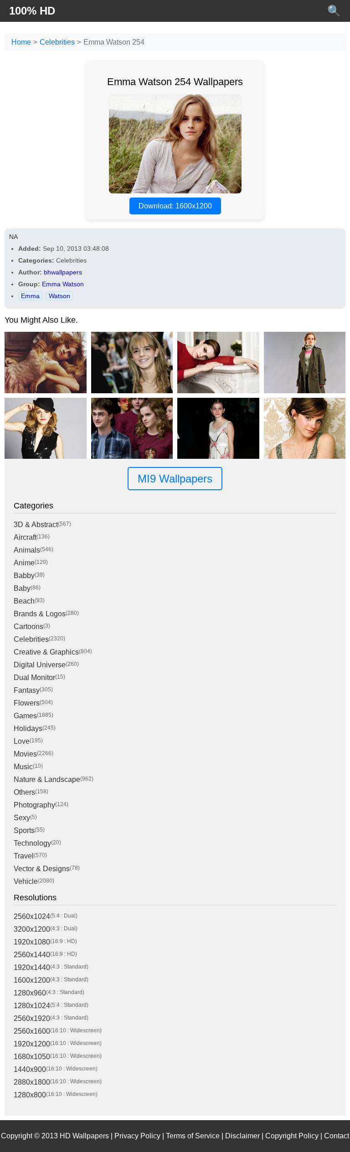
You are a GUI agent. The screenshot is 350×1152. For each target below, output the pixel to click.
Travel (24, 856)
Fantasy (27, 690)
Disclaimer (242, 1136)
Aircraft (25, 537)
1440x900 (30, 1069)
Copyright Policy (292, 1136)
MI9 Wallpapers (175, 478)
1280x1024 (32, 1006)
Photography (34, 805)
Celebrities (57, 42)
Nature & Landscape (47, 779)
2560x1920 (32, 1018)
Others (24, 792)
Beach (24, 601)
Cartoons (28, 626)
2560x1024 (32, 916)
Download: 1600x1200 (175, 206)
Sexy (22, 818)
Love (22, 741)
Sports (24, 830)
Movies (25, 754)
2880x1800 (32, 1082)
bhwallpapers (63, 272)
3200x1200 (32, 929)
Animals (27, 550)
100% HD (32, 11)
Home (21, 42)
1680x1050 (32, 1057)
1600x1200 (32, 980)
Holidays (28, 728)
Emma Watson (63, 284)
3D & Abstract (36, 524)
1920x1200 (32, 1044)
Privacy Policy (137, 1136)
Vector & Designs (42, 869)
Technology (32, 843)
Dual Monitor (34, 677)
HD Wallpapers (84, 1136)
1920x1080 (32, 942)
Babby (24, 575)
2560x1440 (32, 955)
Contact (336, 1136)
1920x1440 (32, 967)
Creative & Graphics (46, 652)
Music (23, 767)
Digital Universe (40, 665)
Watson (59, 295)
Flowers (27, 703)
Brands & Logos (40, 614)
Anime (24, 563)
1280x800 (30, 1095)
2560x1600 (32, 1031)
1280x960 (30, 993)
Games (25, 716)
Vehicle (26, 881)
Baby (22, 588)
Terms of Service (193, 1136)
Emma (30, 295)
